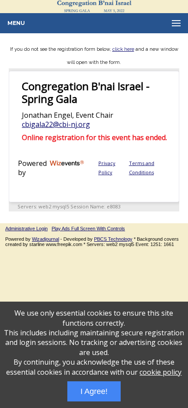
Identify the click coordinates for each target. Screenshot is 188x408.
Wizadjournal (45, 239)
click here (123, 49)
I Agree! (94, 391)
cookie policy (160, 372)
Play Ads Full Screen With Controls (88, 228)
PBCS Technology (113, 239)
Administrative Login (26, 228)
